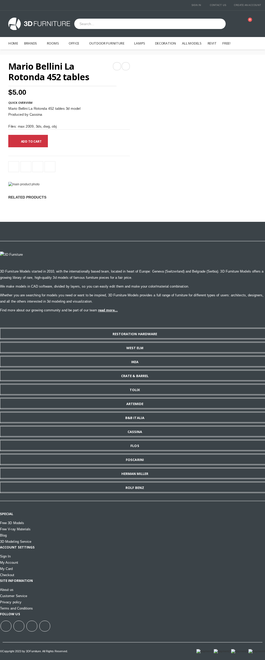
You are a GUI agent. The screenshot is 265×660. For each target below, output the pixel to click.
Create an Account (247, 5)
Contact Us (218, 5)
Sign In (196, 5)
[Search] (220, 24)
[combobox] (144, 24)
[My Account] (237, 23)
